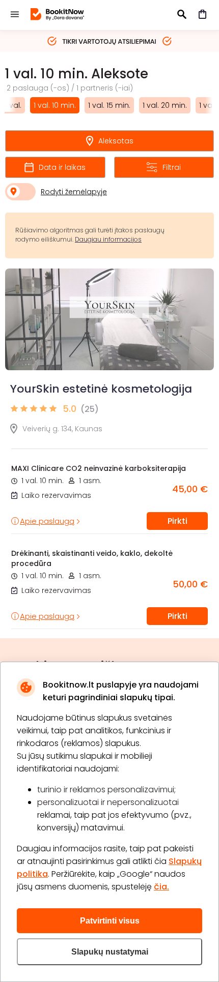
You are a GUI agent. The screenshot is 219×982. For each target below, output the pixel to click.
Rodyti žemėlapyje (74, 192)
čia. (161, 886)
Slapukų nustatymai (109, 951)
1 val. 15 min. (109, 105)
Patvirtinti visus (110, 920)
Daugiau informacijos (108, 239)
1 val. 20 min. (165, 105)
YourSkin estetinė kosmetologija (101, 389)
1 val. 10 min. (55, 105)
